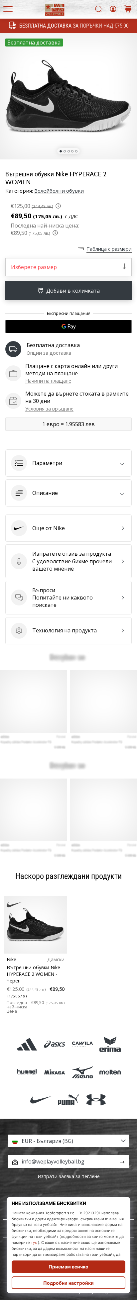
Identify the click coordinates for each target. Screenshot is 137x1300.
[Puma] (68, 1099)
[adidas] (27, 1044)
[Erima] (110, 1044)
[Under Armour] (96, 1099)
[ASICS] (54, 1044)
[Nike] (41, 1099)
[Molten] (110, 1072)
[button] (68, 463)
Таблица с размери (109, 249)
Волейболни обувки (59, 190)
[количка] (128, 9)
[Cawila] (82, 1044)
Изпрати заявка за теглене (69, 1176)
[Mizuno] (82, 1072)
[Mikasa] (54, 1072)
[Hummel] (27, 1072)
